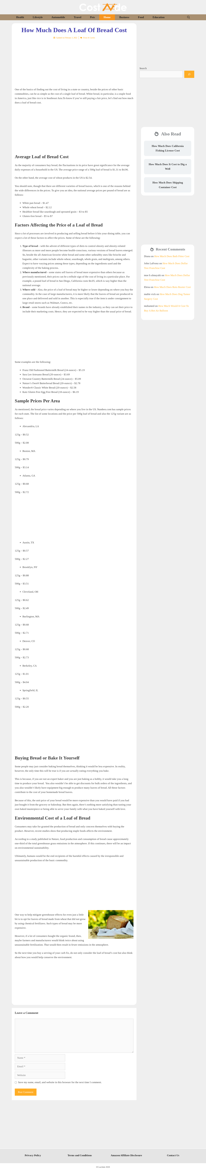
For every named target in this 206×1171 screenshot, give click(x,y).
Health (20, 17)
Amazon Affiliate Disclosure (126, 1155)
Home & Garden (89, 38)
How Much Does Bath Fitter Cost (171, 256)
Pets (92, 17)
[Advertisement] (74, 61)
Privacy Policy (33, 1155)
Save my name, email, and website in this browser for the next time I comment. (60, 1082)
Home (107, 17)
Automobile (58, 17)
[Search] (189, 74)
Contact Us (173, 1155)
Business (124, 17)
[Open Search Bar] (188, 17)
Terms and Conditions (80, 1155)
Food (141, 17)
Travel (77, 17)
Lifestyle (38, 17)
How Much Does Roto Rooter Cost (172, 287)
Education (159, 17)
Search (143, 68)
